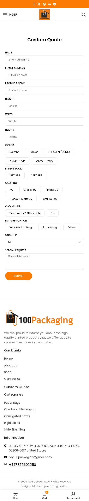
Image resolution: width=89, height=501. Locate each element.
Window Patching (21, 227)
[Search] (84, 14)
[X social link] (39, 4)
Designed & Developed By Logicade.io (44, 486)
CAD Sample (12, 206)
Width (9, 114)
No (52, 213)
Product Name (15, 83)
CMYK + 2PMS (44, 161)
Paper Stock (13, 168)
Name (8, 52)
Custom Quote (16, 387)
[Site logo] (44, 14)
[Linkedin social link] (49, 4)
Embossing (50, 227)
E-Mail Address (15, 68)
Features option (16, 220)
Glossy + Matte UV (21, 199)
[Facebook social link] (34, 4)
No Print (14, 152)
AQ (11, 190)
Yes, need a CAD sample (25, 213)
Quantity (11, 235)
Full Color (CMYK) (59, 152)
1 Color (33, 152)
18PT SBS (15, 175)
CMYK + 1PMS (17, 161)
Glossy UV (30, 190)
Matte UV (52, 190)
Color (9, 145)
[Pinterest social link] (44, 4)
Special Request (15, 250)
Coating (11, 183)
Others (72, 227)
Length (9, 99)
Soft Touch (50, 199)
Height (9, 129)
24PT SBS (36, 175)
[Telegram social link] (54, 4)
